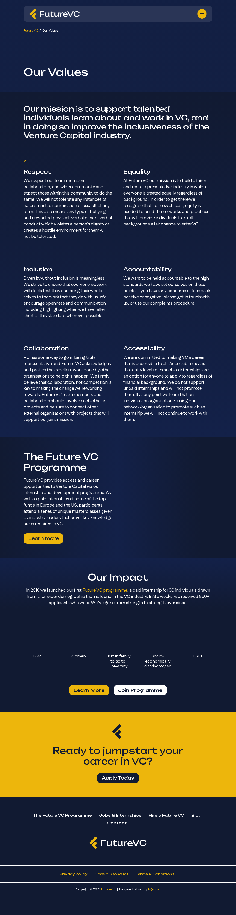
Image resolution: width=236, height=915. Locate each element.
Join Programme (140, 690)
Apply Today (118, 778)
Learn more (43, 538)
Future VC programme (105, 590)
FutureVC (108, 889)
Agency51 (155, 889)
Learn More (89, 690)
